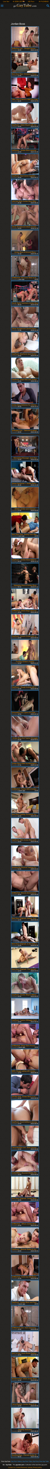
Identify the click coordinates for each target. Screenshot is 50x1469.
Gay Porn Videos (16, 1461)
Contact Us (11, 1467)
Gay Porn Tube (27, 1461)
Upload (30, 1467)
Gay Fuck (36, 1461)
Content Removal (21, 1467)
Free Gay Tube (44, 1461)
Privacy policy (37, 1467)
